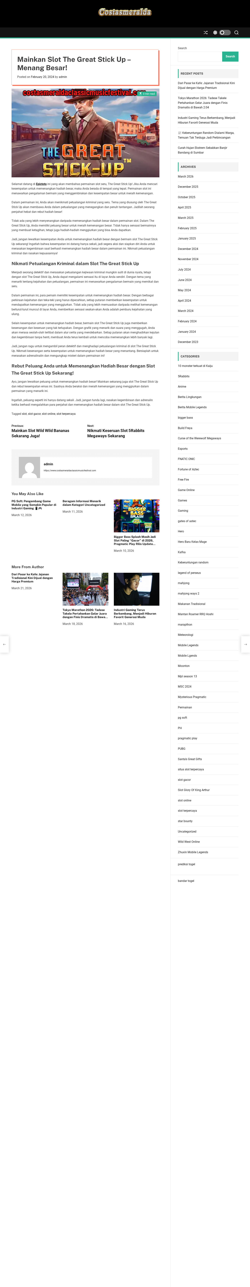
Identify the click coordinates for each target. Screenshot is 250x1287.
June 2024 (185, 280)
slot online (48, 414)
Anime (182, 386)
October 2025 (186, 197)
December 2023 (188, 342)
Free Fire (183, 479)
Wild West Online (189, 841)
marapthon (185, 624)
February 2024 (187, 321)
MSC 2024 (184, 686)
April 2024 (184, 300)
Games (182, 500)
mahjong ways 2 (188, 593)
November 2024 (188, 259)
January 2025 (187, 238)
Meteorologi (185, 635)
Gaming (183, 510)
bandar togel (186, 881)
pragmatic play (187, 738)
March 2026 (185, 176)
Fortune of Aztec (188, 469)
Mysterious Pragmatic (192, 697)
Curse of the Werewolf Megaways (199, 438)
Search (182, 48)
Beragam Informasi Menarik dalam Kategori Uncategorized (84, 502)
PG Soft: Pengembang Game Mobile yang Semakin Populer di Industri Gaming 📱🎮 (34, 504)
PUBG (181, 748)
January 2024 (187, 331)
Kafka (182, 552)
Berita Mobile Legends (192, 407)
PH (180, 728)
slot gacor (34, 414)
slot (24, 414)
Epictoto (41, 184)
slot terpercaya (66, 414)
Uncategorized (187, 831)
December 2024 (188, 249)
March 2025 (185, 218)
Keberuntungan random (193, 562)
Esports (183, 448)
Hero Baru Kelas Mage (192, 542)
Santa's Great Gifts (190, 759)
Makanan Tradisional (191, 604)
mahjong (183, 583)
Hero (181, 531)
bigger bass (185, 417)
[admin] (29, 467)
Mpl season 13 (187, 676)
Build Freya (185, 428)
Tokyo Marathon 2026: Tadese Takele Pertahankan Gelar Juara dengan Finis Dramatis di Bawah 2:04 (85, 615)
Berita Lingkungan (190, 397)
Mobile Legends (188, 645)
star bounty (185, 821)
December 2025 (188, 186)
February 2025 (187, 228)
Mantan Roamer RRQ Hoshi (195, 614)
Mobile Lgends (187, 655)
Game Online (186, 490)
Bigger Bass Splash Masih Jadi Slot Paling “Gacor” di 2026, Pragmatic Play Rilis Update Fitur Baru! (135, 542)
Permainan (185, 707)
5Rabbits (183, 376)
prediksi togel (186, 864)
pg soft (182, 717)
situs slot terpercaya (191, 769)
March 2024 (185, 311)
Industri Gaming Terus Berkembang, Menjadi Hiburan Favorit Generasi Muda (135, 613)
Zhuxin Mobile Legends (193, 852)
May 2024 (184, 290)
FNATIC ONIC (186, 459)
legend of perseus (189, 573)
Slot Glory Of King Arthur (194, 790)
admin (63, 77)
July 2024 (184, 269)
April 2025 (184, 207)
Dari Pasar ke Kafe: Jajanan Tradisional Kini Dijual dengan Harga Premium (32, 578)
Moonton (184, 666)
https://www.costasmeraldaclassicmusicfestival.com (70, 470)
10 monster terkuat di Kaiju (195, 366)
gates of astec (187, 521)
